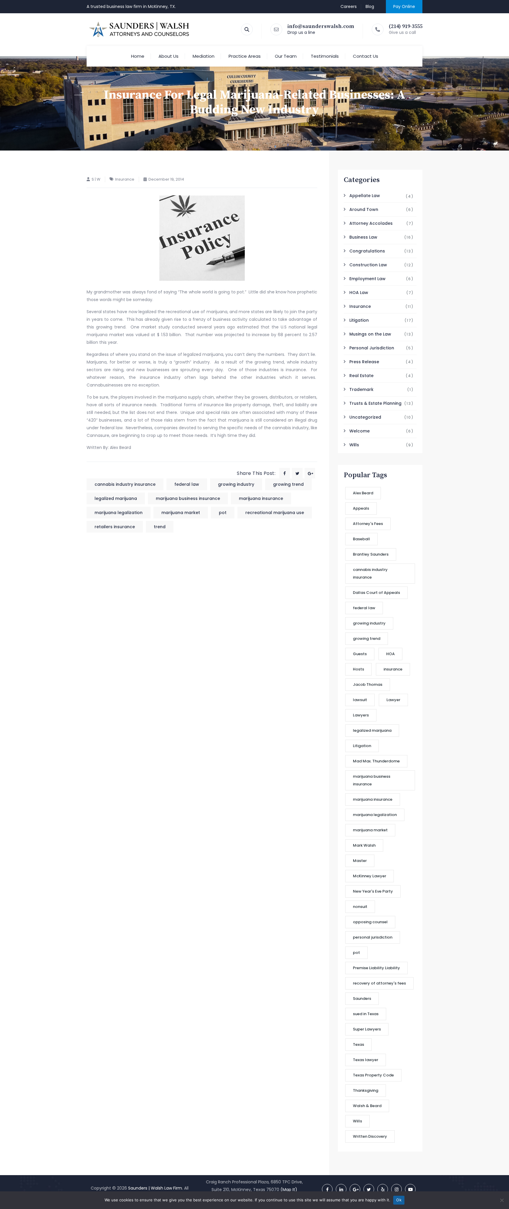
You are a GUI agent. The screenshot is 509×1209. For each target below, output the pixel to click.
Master (360, 860)
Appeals (361, 508)
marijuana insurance (261, 498)
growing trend (288, 484)
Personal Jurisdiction (371, 348)
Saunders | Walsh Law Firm (155, 1188)
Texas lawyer (365, 1060)
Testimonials (325, 56)
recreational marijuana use (274, 513)
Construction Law (368, 265)
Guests (360, 654)
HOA (390, 654)
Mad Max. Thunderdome (376, 761)
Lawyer (393, 700)
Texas (358, 1044)
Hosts (358, 669)
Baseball (361, 539)
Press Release (364, 362)
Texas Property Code (373, 1075)
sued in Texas (366, 1014)
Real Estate (361, 376)
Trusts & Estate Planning (375, 403)
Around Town (363, 209)
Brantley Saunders (371, 554)
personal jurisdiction (372, 937)
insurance (393, 669)
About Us (168, 56)
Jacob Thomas (367, 684)
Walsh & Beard (367, 1106)
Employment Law (367, 279)
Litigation (359, 320)
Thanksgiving (365, 1090)
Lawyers (361, 715)
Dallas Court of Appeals (376, 592)
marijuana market (180, 513)
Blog (370, 6)
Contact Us (365, 56)
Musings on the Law (370, 334)
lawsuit (360, 700)
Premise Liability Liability (376, 968)
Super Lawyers (367, 1029)
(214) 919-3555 (405, 26)
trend (160, 527)
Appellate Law (364, 196)
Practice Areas (245, 56)
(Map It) (288, 1190)
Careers (349, 6)
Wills (354, 445)
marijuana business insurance (188, 498)
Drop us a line (301, 32)
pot (223, 513)
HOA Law (358, 292)
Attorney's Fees (368, 523)
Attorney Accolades (371, 223)
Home (137, 56)
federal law (186, 484)
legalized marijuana (116, 498)
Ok (398, 1200)
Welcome (359, 431)
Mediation (203, 56)
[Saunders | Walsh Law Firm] (139, 29)
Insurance (124, 179)
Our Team (286, 56)
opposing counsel (370, 922)
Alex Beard (363, 493)
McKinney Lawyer (369, 876)
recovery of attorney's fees (379, 983)
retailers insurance (115, 527)
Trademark (361, 389)
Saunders (362, 998)
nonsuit (360, 906)
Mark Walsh (364, 845)
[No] (502, 1200)
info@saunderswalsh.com (320, 26)
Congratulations (367, 251)
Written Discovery (370, 1136)
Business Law (363, 237)
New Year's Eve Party (373, 891)
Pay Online (404, 6)
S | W (96, 179)
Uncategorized (365, 417)
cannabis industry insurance (125, 484)
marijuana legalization (119, 513)
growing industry (236, 484)
